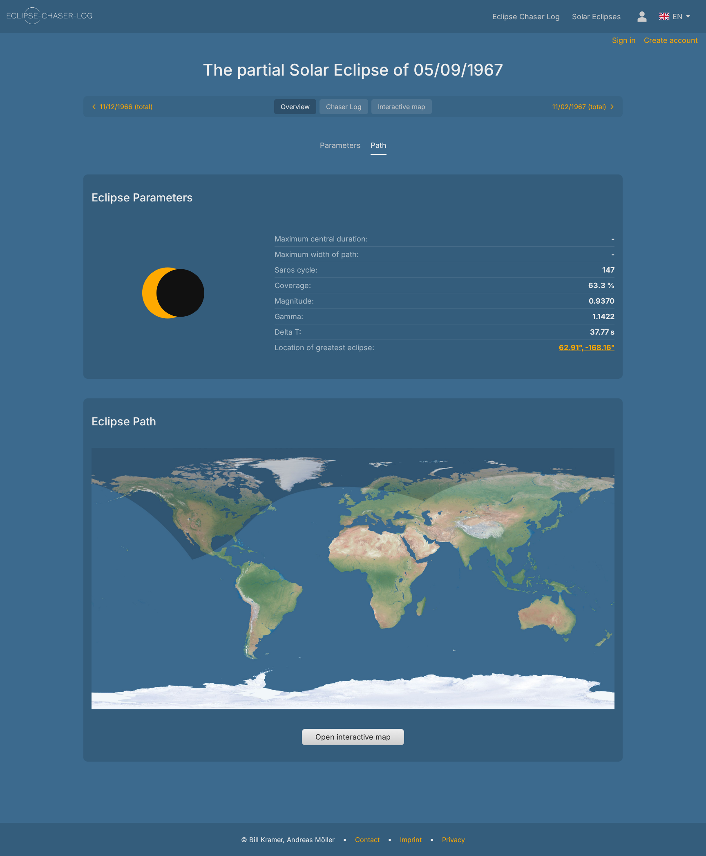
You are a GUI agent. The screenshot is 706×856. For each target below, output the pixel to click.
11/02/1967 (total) (579, 107)
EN (677, 16)
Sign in (624, 40)
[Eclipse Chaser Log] (49, 17)
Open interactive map (353, 737)
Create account (671, 40)
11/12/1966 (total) (126, 107)
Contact (367, 840)
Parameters (340, 145)
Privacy (453, 840)
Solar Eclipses (596, 16)
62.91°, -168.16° (586, 347)
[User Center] (640, 16)
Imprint (411, 840)
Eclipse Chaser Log (526, 16)
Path (379, 145)
